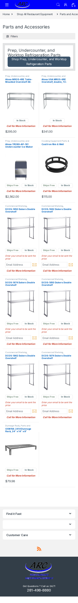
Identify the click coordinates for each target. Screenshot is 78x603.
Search (58, 5)
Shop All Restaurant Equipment (35, 14)
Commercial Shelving (16, 206)
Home (6, 14)
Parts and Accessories (17, 426)
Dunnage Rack (12, 425)
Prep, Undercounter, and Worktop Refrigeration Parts (19, 77)
